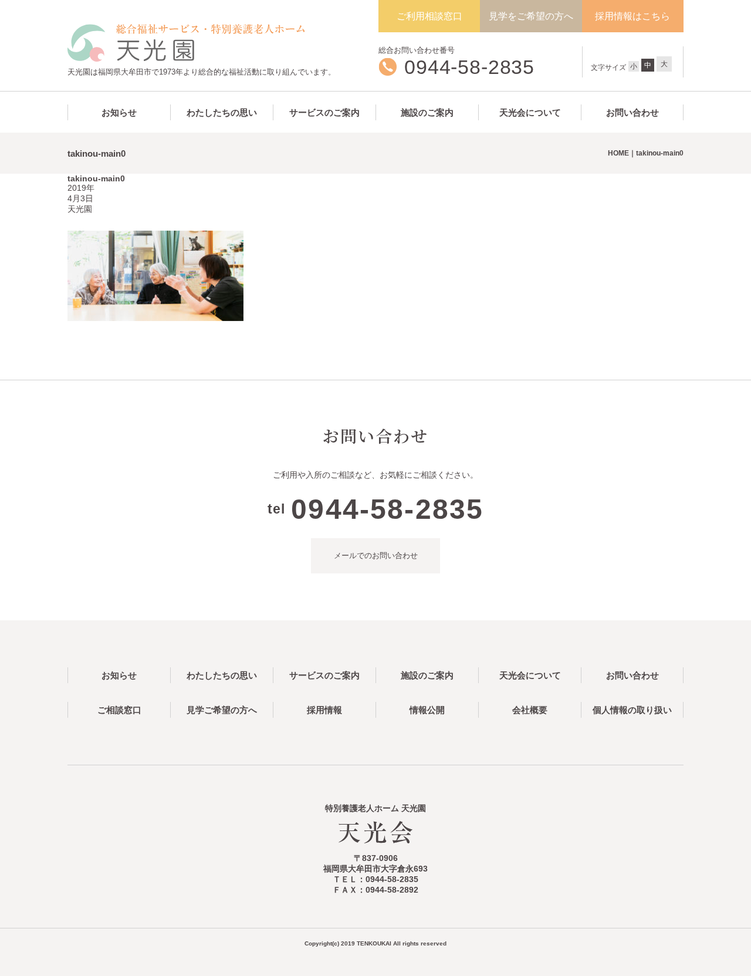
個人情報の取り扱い (632, 710)
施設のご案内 (427, 112)
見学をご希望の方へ (531, 16)
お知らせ (119, 112)
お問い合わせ (632, 112)
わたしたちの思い (222, 112)
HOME (618, 153)
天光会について (530, 112)
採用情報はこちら (632, 16)
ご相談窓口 (119, 710)
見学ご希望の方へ (222, 710)
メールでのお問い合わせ (376, 555)
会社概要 (529, 710)
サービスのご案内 (324, 112)
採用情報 (324, 710)
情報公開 (427, 710)
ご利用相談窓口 (429, 16)
